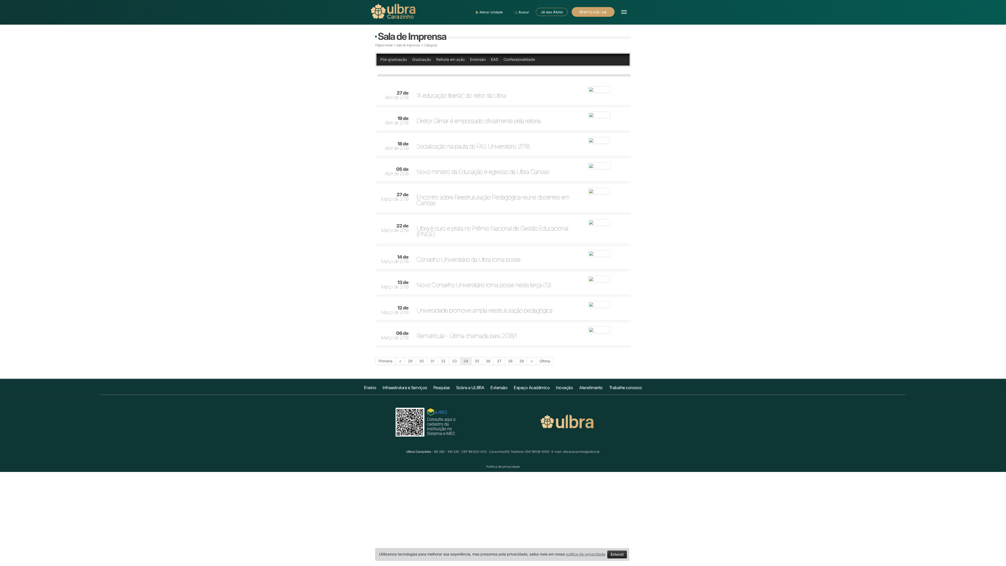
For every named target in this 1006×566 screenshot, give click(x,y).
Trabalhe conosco (625, 387)
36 (488, 361)
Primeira (385, 361)
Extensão (478, 59)
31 (432, 361)
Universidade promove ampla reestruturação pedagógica (484, 310)
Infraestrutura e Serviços (404, 387)
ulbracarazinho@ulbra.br (581, 452)
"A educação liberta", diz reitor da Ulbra (461, 96)
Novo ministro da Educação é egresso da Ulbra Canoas (483, 172)
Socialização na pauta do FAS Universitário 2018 (473, 146)
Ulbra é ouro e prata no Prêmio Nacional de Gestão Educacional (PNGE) (492, 231)
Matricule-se (593, 11)
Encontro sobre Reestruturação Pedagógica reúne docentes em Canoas (493, 200)
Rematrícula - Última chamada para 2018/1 (467, 336)
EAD (494, 59)
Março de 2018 (394, 197)
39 (521, 361)
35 (477, 361)
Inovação (564, 387)
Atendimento (591, 387)
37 (499, 361)
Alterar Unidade (491, 12)
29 (410, 361)
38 (510, 361)
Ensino (370, 387)
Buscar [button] (524, 12)
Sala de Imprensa (412, 36)
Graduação (421, 59)
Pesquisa (441, 387)
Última (544, 361)
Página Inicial (383, 45)
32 (443, 361)
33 (454, 361)
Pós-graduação (393, 59)
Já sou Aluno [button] (552, 12)
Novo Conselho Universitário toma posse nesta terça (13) (484, 285)
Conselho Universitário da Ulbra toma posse (468, 260)
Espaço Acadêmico (532, 387)
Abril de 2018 (396, 95)
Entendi (617, 554)
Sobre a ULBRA (470, 387)
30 (421, 361)
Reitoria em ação (450, 59)
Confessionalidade (519, 59)
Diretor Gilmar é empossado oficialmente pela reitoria (478, 121)
